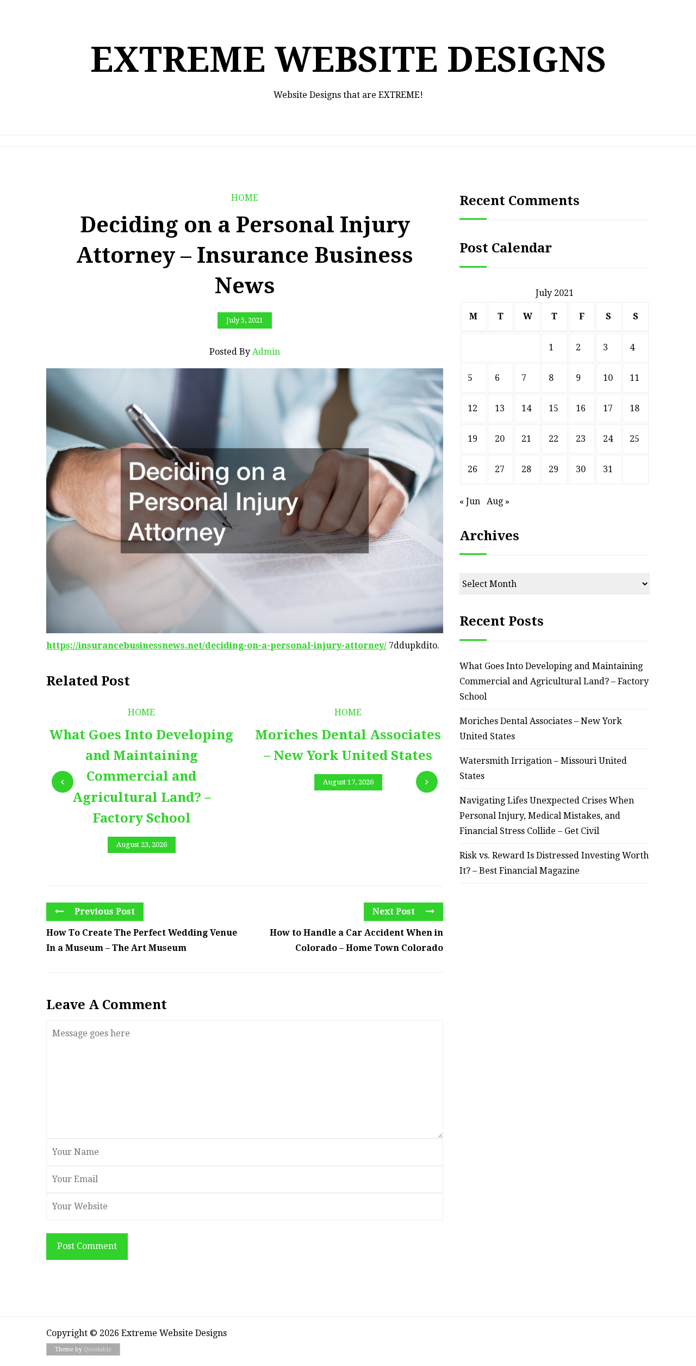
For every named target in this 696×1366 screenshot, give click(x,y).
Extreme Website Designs (348, 59)
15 (553, 408)
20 (500, 439)
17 (608, 408)
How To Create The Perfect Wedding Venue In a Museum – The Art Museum (141, 940)
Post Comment (87, 1246)
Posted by (244, 352)
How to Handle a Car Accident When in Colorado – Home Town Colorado (356, 940)
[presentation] (62, 782)
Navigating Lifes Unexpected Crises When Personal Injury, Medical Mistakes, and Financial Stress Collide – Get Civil (546, 815)
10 (608, 378)
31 (608, 469)
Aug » (498, 501)
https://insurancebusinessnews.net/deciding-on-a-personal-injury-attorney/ (216, 645)
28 (526, 469)
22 (553, 439)
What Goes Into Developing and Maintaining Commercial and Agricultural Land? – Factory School (554, 681)
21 (526, 439)
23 (581, 439)
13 (500, 408)
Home (244, 198)
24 (608, 439)
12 (472, 408)
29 (553, 469)
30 (581, 469)
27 (500, 469)
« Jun (469, 501)
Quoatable (97, 1349)
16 (581, 408)
